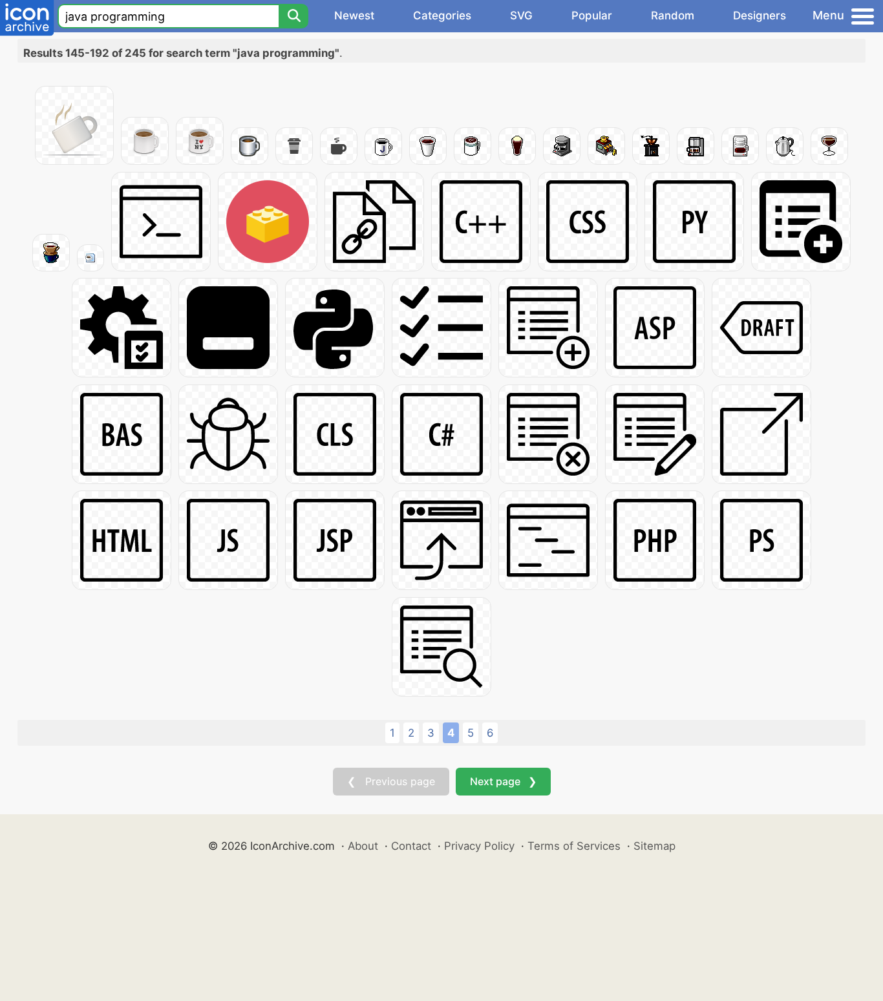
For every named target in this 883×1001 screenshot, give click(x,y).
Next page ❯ (503, 781)
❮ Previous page (391, 781)
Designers (759, 15)
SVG (521, 15)
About (363, 845)
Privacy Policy (479, 845)
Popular (591, 15)
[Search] (293, 16)
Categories (442, 15)
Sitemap (654, 845)
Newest (354, 15)
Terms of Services (574, 845)
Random (672, 15)
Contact (411, 845)
